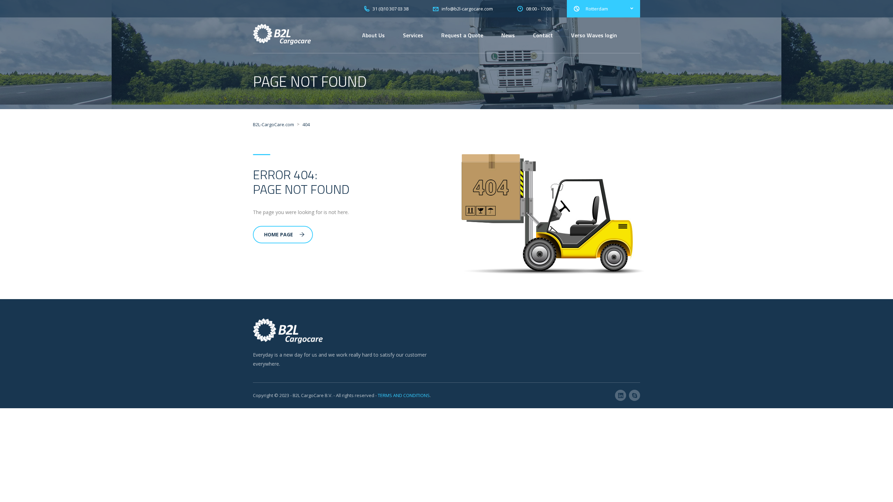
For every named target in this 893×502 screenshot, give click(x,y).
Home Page (278, 234)
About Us (373, 35)
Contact (543, 35)
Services (413, 35)
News (508, 35)
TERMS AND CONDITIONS (404, 395)
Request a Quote (462, 35)
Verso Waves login (594, 35)
